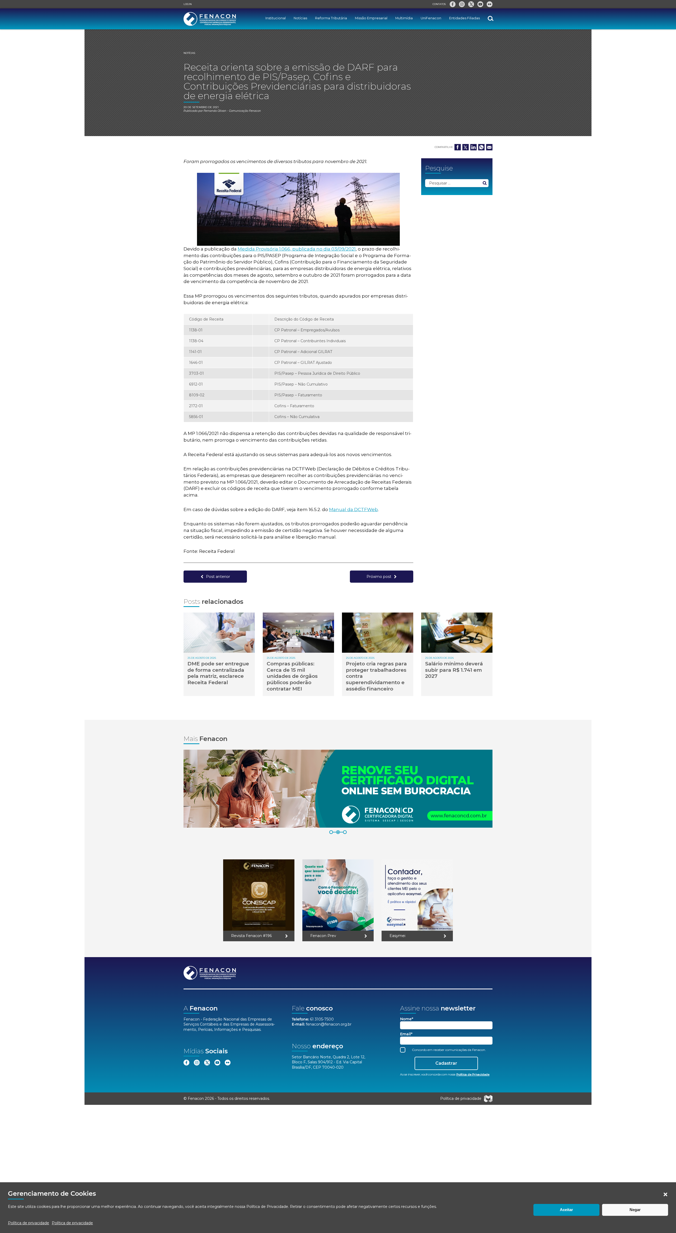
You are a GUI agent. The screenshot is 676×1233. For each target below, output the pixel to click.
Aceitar (566, 1209)
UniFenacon (431, 18)
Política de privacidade (28, 1223)
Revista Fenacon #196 (251, 935)
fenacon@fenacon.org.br (328, 1024)
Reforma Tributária (331, 18)
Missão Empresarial (371, 18)
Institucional (275, 18)
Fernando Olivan (215, 111)
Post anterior (218, 576)
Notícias (300, 18)
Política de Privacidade (267, 1206)
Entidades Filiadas (464, 18)
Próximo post (379, 576)
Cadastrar (446, 1063)
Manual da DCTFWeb (353, 509)
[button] (665, 1194)
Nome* (406, 1019)
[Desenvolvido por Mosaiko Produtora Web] (488, 1099)
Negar (635, 1209)
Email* (406, 1034)
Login (188, 4)
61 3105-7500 (322, 1019)
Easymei (397, 935)
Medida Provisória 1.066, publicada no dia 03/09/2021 (297, 249)
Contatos (439, 4)
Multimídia (404, 18)
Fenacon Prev (323, 935)
